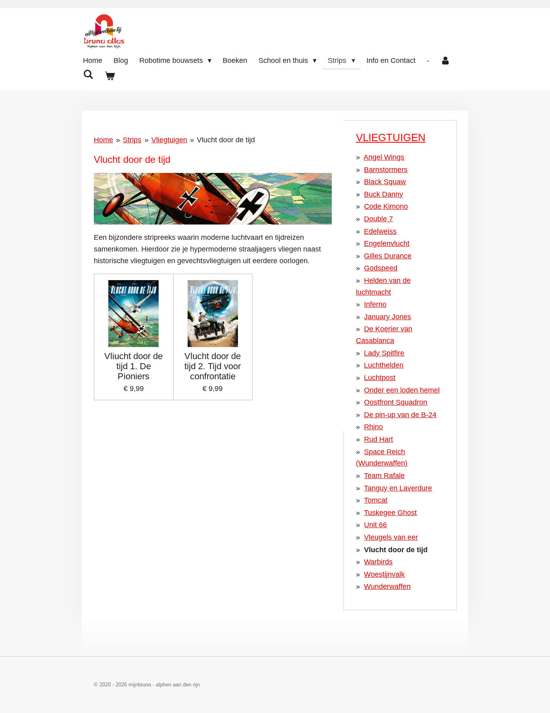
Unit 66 (375, 525)
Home (103, 140)
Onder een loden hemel (402, 390)
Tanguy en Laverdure (398, 488)
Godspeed (380, 268)
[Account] (445, 61)
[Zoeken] (88, 75)
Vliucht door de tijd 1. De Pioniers (133, 366)
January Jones (387, 317)
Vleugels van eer (391, 537)
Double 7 (378, 219)
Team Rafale (384, 476)
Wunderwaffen (387, 586)
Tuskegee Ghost (390, 513)
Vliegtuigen (169, 140)
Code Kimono (386, 206)
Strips (132, 140)
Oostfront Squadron (395, 402)
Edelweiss (380, 231)
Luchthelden (383, 365)
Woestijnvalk (384, 574)
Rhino (373, 427)
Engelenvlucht (386, 243)
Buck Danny (383, 194)
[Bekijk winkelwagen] (109, 76)
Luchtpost (379, 378)
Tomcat (375, 500)
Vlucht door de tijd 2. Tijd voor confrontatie (212, 366)
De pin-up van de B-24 (400, 415)
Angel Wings (384, 157)
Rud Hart (378, 439)
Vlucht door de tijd (226, 140)
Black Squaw (385, 182)
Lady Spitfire (384, 353)
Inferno (375, 304)
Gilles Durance (387, 256)
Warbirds (378, 562)
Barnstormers (385, 170)
